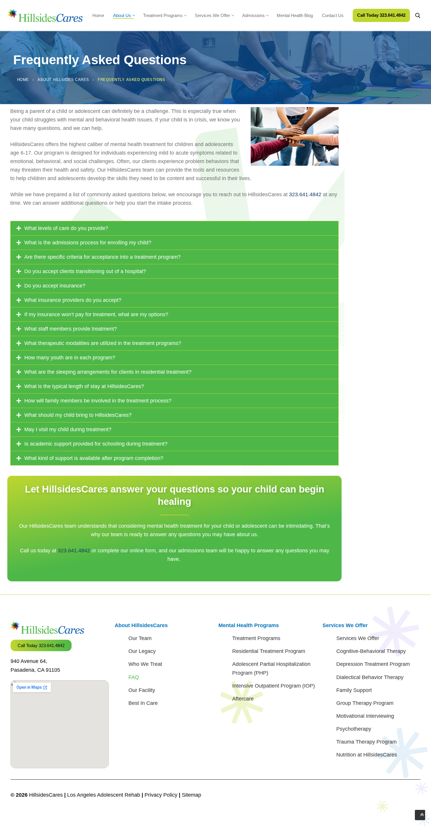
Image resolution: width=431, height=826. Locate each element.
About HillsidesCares (141, 625)
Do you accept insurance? (54, 286)
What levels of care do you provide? (66, 228)
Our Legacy (142, 651)
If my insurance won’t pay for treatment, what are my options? (96, 314)
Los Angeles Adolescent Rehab (103, 795)
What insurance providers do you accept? (72, 300)
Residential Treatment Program (268, 651)
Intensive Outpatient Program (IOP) (273, 686)
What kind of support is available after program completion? (93, 458)
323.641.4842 (305, 194)
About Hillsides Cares (63, 79)
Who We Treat (145, 664)
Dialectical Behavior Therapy (369, 677)
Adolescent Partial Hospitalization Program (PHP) (271, 668)
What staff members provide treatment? (70, 329)
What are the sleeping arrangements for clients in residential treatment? (107, 372)
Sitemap (191, 795)
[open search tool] (417, 15)
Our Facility (141, 690)
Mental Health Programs (248, 625)
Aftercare (243, 699)
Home (23, 79)
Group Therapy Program (364, 703)
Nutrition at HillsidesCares (366, 755)
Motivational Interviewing (365, 716)
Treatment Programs (256, 638)
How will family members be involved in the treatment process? (98, 401)
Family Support (354, 690)
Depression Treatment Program (373, 664)
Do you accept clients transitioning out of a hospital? (85, 271)
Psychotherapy (353, 729)
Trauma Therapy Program (366, 742)
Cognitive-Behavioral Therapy (371, 651)
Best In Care (143, 703)
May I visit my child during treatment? (67, 429)
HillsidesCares (46, 795)
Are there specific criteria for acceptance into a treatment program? (102, 257)
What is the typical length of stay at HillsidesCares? (84, 386)
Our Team (140, 638)
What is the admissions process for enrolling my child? (87, 243)
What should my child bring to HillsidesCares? (78, 415)
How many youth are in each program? (69, 357)
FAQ (133, 677)
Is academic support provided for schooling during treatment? (96, 444)
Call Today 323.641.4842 (381, 15)
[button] (174, 228)
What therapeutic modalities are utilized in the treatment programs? (102, 343)
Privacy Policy (162, 795)
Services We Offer (345, 625)
